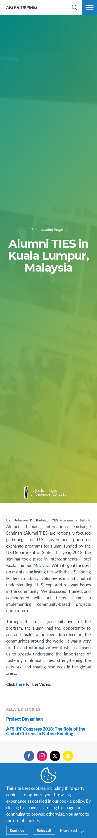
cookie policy (71, 801)
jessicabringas (46, 490)
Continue (17, 830)
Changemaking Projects (48, 230)
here (20, 684)
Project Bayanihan (24, 719)
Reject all (44, 830)
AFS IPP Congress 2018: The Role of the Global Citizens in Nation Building (45, 731)
